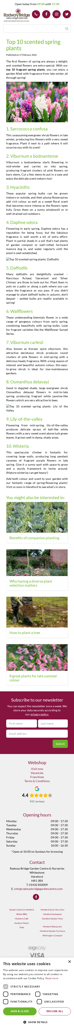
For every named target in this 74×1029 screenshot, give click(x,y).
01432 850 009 (36, 14)
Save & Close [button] (20, 1011)
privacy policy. (39, 714)
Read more (52, 978)
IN (56, 14)
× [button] (69, 961)
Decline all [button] (54, 1011)
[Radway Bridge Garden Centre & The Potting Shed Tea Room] (17, 15)
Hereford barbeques (52, 914)
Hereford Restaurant (52, 926)
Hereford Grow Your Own (52, 909)
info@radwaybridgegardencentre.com (38, 888)
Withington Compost (52, 935)
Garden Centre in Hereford (21, 909)
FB (46, 14)
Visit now (37, 768)
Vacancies (37, 773)
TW (67, 14)
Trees (21, 927)
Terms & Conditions (37, 781)
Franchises (37, 777)
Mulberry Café (21, 918)
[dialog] (37, 993)
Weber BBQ (21, 914)
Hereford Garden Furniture (52, 931)
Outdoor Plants (21, 923)
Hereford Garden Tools (52, 918)
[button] (37, 1022)
